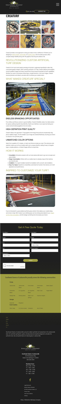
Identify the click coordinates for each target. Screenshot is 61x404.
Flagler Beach (49, 290)
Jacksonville (12, 285)
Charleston (30, 308)
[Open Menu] (57, 4)
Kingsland (21, 303)
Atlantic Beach (49, 285)
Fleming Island (22, 295)
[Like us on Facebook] (30, 381)
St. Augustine (22, 290)
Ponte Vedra (30, 285)
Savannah (12, 303)
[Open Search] (26, 11)
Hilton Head (12, 308)
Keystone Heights (41, 295)
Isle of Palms (40, 308)
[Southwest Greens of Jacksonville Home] (14, 4)
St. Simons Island (23, 308)
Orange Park (12, 295)
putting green (31, 54)
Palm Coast (39, 290)
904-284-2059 (30, 11)
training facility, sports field (18, 54)
